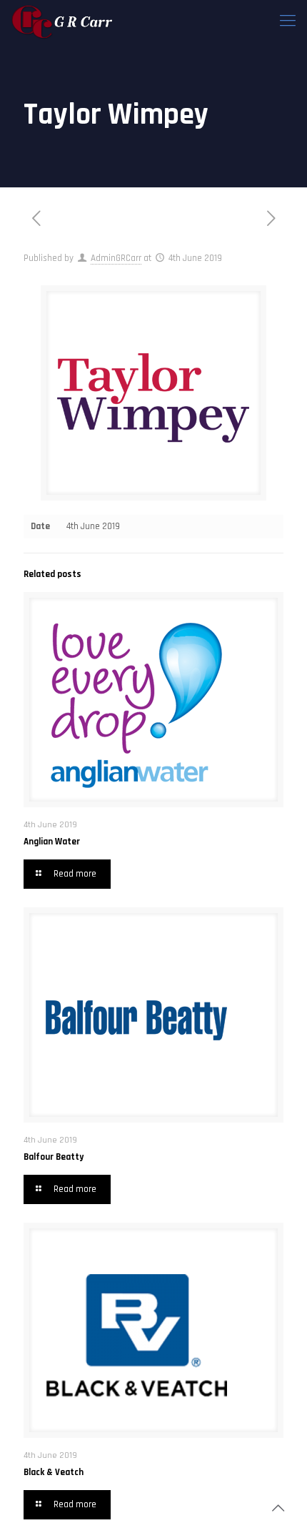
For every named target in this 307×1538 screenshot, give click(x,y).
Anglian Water (52, 841)
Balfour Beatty (54, 1157)
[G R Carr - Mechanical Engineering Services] (62, 21)
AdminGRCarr (116, 258)
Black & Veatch (54, 1472)
